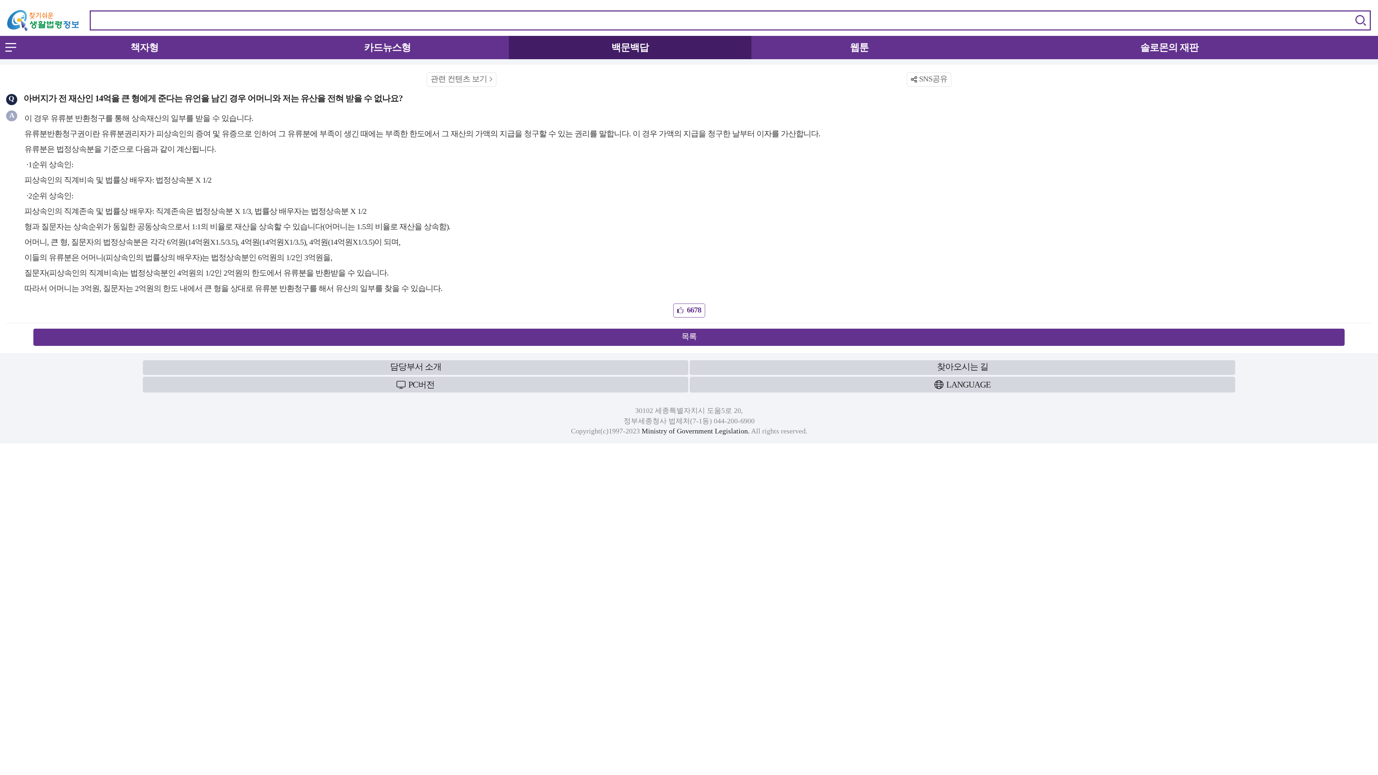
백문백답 (630, 47)
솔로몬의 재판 (1169, 47)
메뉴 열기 (11, 47)
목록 (689, 336)
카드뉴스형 (387, 47)
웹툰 (859, 47)
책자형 (145, 47)
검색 (1361, 20)
